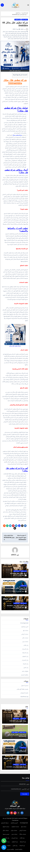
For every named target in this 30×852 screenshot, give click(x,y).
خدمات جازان (14, 830)
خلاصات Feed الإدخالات (22, 689)
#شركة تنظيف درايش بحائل (8, 31)
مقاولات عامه (25, 671)
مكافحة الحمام (24, 675)
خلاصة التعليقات (24, 693)
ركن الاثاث (26, 645)
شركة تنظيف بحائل (17, 135)
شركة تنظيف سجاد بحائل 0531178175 (17, 605)
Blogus (25, 818)
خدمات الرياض (24, 634)
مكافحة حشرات (10, 849)
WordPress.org (24, 696)
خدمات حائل (24, 19)
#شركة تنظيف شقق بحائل (22, 33)
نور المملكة (15, 806)
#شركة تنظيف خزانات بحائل (21, 31)
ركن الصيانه (25, 663)
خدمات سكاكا (23, 834)
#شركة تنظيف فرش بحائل (10, 33)
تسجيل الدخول (24, 685)
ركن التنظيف (17, 19)
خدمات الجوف (6, 826)
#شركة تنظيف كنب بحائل (11, 35)
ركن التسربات (25, 649)
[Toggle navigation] (28, 5)
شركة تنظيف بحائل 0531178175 (18, 573)
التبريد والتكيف (24, 626)
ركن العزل (26, 667)
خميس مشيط (6, 834)
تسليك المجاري (5, 823)
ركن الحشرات (25, 660)
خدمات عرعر (25, 641)
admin (22, 29)
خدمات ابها (25, 630)
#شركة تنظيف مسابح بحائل (13, 36)
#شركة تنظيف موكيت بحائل (14, 38)
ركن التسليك (25, 652)
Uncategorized (24, 623)
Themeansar (15, 820)
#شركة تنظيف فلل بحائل (23, 35)
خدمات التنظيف (15, 826)
